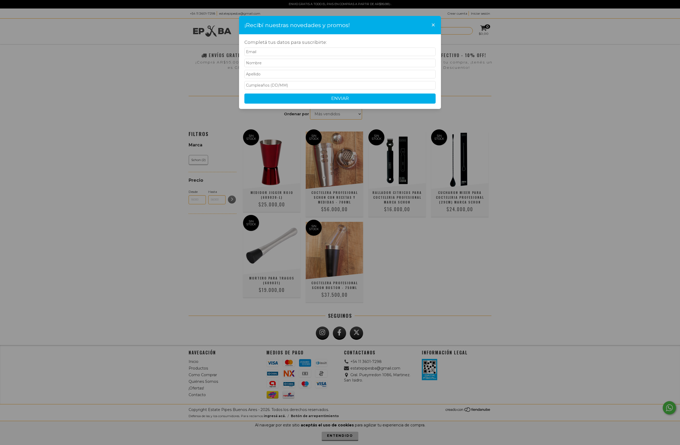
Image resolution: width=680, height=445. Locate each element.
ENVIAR (340, 98)
